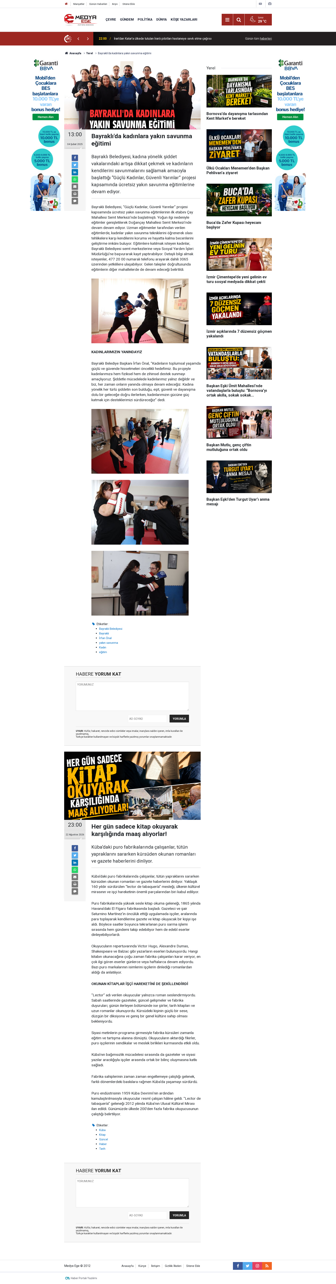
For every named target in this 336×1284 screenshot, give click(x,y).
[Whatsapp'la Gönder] (75, 179)
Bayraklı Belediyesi (110, 629)
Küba (102, 1130)
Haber (103, 1144)
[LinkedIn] (75, 172)
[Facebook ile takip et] (238, 1266)
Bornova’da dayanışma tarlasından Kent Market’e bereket (152, 38)
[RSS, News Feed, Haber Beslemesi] (267, 1266)
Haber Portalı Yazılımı (84, 1278)
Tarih (102, 1148)
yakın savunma (108, 643)
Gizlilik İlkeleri (173, 1266)
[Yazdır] (75, 194)
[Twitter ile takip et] (247, 1266)
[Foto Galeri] (270, 4)
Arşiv (115, 4)
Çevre (111, 19)
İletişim (155, 1266)
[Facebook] (75, 158)
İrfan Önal (105, 638)
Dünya (161, 19)
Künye (142, 1266)
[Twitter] (75, 165)
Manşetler (78, 4)
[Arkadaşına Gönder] (75, 186)
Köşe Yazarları (184, 19)
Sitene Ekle (128, 4)
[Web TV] (260, 4)
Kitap (102, 1134)
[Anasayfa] (66, 4)
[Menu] (227, 20)
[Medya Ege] (81, 19)
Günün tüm (258, 38)
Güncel (103, 1139)
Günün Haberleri (98, 4)
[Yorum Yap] (75, 201)
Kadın (102, 647)
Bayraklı (104, 633)
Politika (145, 19)
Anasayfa (128, 1266)
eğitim (103, 652)
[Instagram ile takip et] (257, 1266)
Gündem (127, 19)
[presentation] (78, 38)
